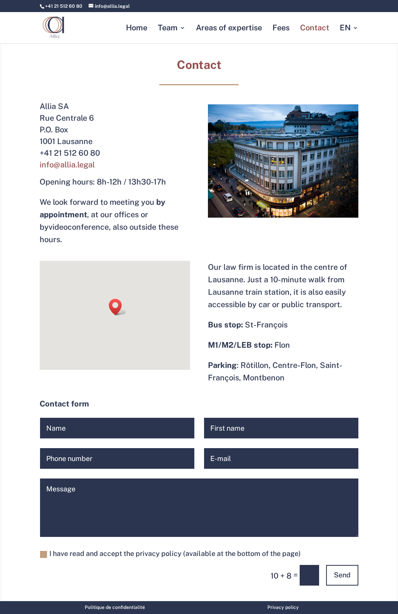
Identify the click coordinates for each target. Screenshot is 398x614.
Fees (281, 28)
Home (136, 28)
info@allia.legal (67, 164)
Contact (314, 28)
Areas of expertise (229, 28)
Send (342, 575)
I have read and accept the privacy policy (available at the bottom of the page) (175, 553)
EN (345, 28)
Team (168, 28)
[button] (118, 307)
